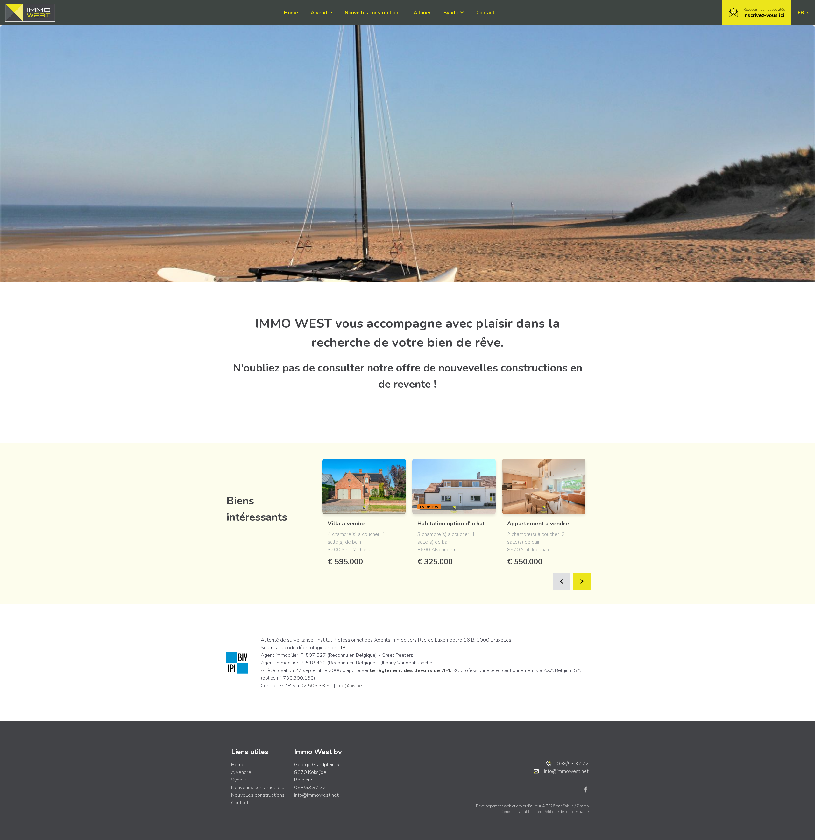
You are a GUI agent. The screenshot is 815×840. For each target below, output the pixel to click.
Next (582, 581)
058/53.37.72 (310, 787)
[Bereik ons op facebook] (585, 789)
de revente (405, 384)
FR (801, 12)
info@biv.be (349, 685)
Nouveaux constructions (257, 787)
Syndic (451, 12)
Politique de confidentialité (566, 811)
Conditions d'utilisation (521, 811)
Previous (561, 581)
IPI (344, 647)
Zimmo (583, 806)
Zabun (568, 806)
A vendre (321, 12)
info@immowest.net (316, 795)
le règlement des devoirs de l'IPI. (410, 670)
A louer (422, 12)
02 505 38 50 (316, 685)
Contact (485, 12)
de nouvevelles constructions (495, 368)
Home (291, 12)
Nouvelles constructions (373, 12)
